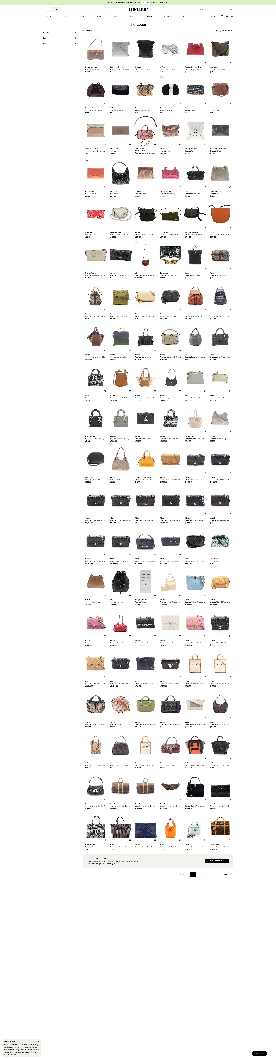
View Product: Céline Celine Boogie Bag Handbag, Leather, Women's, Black (170, 709)
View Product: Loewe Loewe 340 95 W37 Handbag (121, 382)
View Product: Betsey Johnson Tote (220, 178)
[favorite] (105, 62)
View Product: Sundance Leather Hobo (220, 54)
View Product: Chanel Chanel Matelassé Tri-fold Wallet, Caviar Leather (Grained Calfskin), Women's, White (170, 627)
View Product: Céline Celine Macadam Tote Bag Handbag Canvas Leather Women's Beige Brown (96, 750)
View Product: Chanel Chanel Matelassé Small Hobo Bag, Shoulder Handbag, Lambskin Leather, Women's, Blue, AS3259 (195, 587)
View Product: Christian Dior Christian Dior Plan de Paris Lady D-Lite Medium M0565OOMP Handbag (170, 423)
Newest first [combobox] (226, 31)
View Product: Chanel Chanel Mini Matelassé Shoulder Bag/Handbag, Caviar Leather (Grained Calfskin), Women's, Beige (96, 668)
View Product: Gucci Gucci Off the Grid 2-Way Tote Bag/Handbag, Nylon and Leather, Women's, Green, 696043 (121, 301)
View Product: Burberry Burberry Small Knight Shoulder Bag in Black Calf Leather (145, 219)
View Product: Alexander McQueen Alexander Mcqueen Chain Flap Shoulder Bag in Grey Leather (195, 219)
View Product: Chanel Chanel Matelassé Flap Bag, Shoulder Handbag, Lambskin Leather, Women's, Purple (96, 627)
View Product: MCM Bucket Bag (121, 587)
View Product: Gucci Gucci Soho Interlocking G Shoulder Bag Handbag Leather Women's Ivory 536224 (145, 301)
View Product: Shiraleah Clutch (145, 178)
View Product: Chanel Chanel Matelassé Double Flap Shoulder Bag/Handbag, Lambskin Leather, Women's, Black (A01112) (96, 546)
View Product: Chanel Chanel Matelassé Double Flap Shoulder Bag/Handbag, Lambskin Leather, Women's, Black (145, 505)
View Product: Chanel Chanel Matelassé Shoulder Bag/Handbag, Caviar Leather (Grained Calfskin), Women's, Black (170, 546)
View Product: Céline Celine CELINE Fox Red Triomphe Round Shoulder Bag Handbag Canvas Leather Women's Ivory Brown (121, 709)
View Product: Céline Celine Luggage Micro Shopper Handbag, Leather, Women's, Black (220, 750)
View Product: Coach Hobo (170, 136)
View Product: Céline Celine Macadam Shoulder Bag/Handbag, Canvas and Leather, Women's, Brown (220, 709)
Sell (56, 9)
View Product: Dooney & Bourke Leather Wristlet (96, 54)
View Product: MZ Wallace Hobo (121, 178)
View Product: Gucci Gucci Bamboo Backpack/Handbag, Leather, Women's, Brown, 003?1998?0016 (195, 301)
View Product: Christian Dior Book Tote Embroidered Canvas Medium (96, 831)
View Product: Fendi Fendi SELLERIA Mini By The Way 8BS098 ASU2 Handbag (220, 382)
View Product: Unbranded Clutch (96, 219)
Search (200, 9)
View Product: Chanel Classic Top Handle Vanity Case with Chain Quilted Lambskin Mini (195, 831)
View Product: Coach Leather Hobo (96, 587)
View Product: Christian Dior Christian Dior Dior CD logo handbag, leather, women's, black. (96, 791)
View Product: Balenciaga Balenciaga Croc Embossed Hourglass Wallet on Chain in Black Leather (170, 260)
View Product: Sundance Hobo (220, 95)
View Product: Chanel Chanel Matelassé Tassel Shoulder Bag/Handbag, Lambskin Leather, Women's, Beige (220, 587)
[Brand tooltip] (48, 38)
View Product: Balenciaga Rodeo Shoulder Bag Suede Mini (195, 791)
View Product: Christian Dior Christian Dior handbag (195, 423)
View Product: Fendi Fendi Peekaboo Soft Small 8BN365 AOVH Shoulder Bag (195, 382)
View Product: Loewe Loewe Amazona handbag (220, 342)
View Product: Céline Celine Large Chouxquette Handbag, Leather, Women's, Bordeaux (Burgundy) (170, 750)
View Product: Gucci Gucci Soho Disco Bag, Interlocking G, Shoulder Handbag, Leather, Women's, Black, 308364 (170, 301)
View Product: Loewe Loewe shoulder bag (195, 342)
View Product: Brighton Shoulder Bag (145, 95)
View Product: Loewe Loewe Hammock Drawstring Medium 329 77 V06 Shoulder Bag (96, 342)
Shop (47, 9)
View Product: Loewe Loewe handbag (121, 342)
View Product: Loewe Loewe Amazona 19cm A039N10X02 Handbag (96, 382)
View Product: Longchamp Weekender (220, 546)
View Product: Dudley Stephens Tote (195, 136)
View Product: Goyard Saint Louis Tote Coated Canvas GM (121, 831)
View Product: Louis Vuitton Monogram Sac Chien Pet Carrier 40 (220, 831)
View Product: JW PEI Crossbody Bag (170, 54)
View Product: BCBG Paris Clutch (121, 136)
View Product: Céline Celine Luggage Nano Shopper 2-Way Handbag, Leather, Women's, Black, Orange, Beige (195, 750)
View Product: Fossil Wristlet (195, 95)
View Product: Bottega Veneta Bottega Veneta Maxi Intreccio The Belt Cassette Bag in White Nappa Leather (96, 260)
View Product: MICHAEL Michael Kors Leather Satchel (195, 54)
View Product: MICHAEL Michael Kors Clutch (220, 136)
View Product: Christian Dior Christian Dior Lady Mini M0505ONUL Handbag (96, 423)
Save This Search (217, 861)
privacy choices (30, 1052)
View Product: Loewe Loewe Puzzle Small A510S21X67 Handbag (170, 342)
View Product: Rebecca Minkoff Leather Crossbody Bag (145, 136)
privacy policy (11, 1054)
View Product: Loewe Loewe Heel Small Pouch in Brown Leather (220, 219)
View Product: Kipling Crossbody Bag (220, 423)
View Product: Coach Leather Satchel (195, 178)
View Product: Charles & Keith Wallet (96, 178)
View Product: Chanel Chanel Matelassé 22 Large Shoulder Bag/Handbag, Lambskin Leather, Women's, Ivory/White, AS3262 (170, 587)
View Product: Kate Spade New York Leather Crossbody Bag (121, 54)
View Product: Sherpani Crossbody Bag (145, 54)
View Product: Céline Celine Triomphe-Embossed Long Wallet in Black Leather (121, 260)
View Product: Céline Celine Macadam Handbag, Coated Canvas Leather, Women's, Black (121, 750)
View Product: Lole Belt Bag (170, 95)
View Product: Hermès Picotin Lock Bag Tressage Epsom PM (170, 831)
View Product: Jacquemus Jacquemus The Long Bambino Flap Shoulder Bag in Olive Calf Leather (170, 219)
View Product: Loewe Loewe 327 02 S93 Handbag (145, 382)
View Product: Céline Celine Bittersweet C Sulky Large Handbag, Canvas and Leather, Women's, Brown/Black (96, 709)
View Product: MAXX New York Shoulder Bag (170, 178)
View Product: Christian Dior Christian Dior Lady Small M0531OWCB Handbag (121, 423)
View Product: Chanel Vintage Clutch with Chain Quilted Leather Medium (220, 791)
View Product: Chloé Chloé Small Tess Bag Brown (145, 260)
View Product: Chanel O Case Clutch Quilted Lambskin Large (145, 831)
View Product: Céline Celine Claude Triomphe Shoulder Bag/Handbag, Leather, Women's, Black (170, 668)
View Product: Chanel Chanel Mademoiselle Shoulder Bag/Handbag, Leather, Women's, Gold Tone (170, 464)
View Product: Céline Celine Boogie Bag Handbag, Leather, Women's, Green (145, 709)
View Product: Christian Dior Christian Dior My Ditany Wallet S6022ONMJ (145, 423)
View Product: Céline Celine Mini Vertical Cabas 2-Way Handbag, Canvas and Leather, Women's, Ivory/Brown (145, 750)
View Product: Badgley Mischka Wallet (145, 587)
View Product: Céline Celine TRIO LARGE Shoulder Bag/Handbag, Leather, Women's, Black (145, 668)
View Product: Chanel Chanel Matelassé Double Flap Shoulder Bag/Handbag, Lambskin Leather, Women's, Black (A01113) (121, 546)
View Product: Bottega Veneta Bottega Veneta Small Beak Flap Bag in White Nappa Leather (121, 219)
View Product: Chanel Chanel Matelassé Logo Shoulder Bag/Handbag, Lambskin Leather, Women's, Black (145, 627)
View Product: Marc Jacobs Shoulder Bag (96, 464)
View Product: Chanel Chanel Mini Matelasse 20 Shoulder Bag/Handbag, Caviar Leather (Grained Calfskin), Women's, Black (121, 668)
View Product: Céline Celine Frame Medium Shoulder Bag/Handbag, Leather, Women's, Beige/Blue (195, 709)
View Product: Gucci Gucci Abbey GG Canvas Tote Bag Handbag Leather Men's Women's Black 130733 (195, 260)
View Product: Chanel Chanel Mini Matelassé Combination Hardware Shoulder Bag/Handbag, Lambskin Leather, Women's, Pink (195, 627)
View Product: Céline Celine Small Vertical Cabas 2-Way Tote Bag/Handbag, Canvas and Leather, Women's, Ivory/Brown (195, 668)
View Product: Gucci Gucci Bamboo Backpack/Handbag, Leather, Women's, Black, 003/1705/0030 (220, 301)
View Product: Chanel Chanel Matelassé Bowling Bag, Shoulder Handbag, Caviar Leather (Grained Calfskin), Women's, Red (121, 627)
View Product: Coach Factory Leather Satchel (96, 95)
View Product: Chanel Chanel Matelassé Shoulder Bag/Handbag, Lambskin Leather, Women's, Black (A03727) (195, 546)
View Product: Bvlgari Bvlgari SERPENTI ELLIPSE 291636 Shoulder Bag (170, 382)
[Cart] (232, 16)
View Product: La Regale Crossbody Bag (121, 95)
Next (226, 874)
